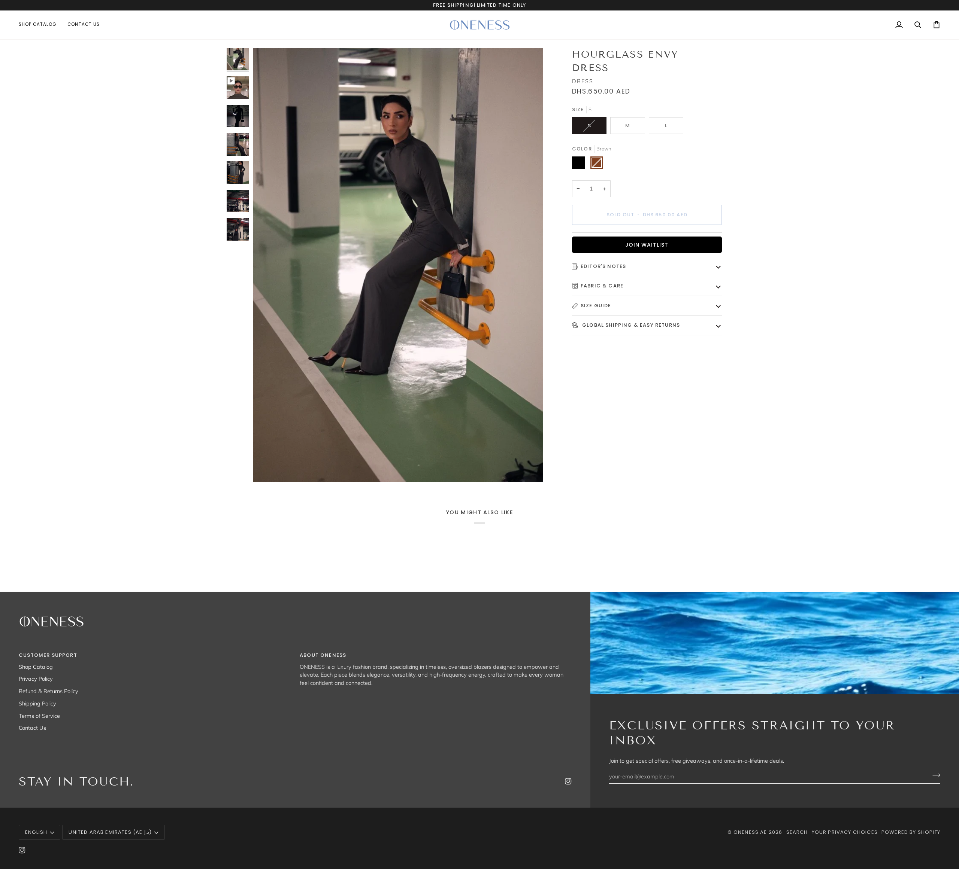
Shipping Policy (37, 703)
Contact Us (32, 727)
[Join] (934, 775)
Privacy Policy (36, 678)
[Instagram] (568, 781)
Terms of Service (39, 715)
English (36, 832)
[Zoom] (266, 468)
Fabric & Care (602, 285)
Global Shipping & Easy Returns (630, 325)
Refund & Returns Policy (48, 691)
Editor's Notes (603, 266)
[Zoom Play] (398, 265)
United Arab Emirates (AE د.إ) (110, 832)
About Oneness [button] (323, 655)
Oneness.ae (750, 832)
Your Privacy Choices (845, 832)
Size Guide (596, 305)
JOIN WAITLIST (646, 244)
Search (797, 832)
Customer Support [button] (48, 655)
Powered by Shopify (910, 832)
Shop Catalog (36, 666)
